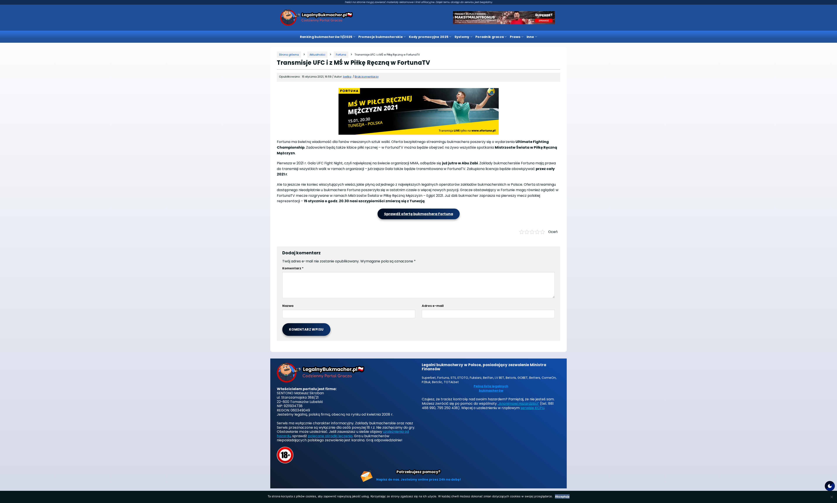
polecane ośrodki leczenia (330, 435)
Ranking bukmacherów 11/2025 (326, 37)
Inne (530, 37)
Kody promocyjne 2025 (429, 37)
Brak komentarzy (367, 77)
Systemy (462, 37)
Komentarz (293, 268)
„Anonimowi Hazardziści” (518, 403)
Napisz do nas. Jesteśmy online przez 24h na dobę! (418, 479)
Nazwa (287, 306)
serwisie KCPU (532, 407)
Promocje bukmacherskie (380, 37)
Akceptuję (562, 496)
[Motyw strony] (830, 486)
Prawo (515, 37)
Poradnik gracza (489, 37)
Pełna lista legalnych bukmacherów (491, 388)
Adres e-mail (433, 306)
